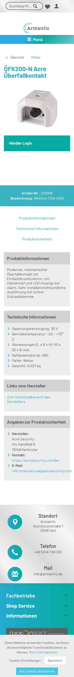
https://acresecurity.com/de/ (36, 460)
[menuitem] (47, 6)
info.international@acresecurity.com (37, 471)
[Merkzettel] (47, 6)
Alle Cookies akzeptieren (37, 671)
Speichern (55, 660)
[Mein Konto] (56, 6)
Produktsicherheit (37, 239)
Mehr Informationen (43, 652)
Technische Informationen (37, 228)
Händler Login (20, 143)
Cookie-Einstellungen (25, 660)
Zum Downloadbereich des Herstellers (28, 399)
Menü (38, 39)
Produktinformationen (37, 218)
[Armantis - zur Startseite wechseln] (36, 27)
